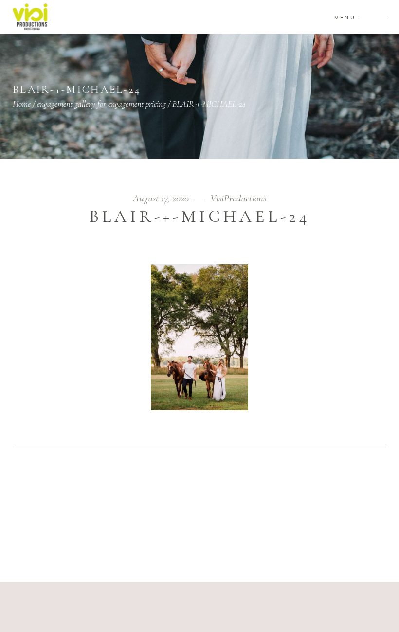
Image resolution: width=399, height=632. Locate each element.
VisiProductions (238, 198)
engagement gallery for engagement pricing (101, 103)
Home (22, 103)
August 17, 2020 (162, 198)
